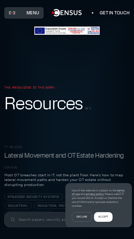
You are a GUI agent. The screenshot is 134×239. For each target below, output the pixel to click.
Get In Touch (115, 13)
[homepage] (67, 12)
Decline (81, 216)
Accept (103, 216)
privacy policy (94, 193)
